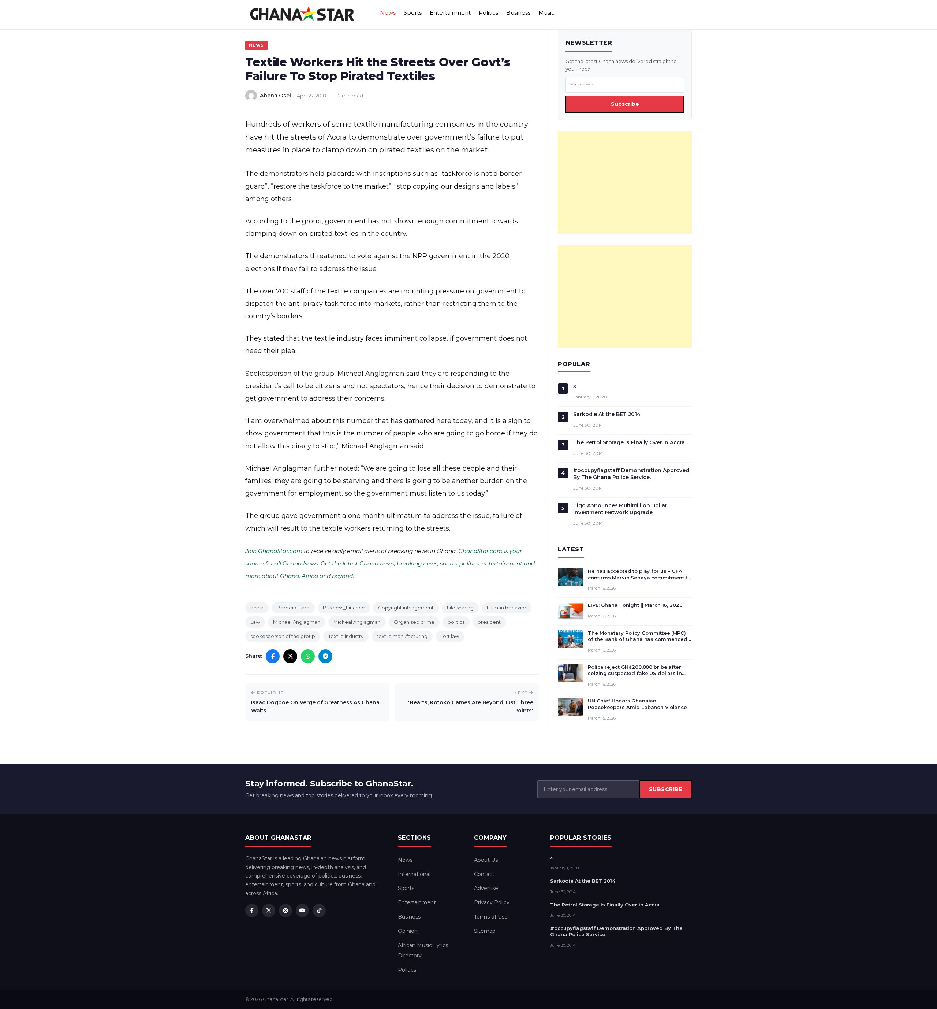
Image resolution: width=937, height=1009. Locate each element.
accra (257, 608)
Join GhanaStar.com (273, 551)
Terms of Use (491, 916)
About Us (486, 860)
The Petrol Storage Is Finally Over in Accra (629, 442)
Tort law (450, 636)
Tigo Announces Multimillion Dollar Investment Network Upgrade (620, 509)
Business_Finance (344, 608)
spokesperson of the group (282, 636)
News (388, 12)
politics (456, 622)
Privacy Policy (491, 902)
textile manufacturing (402, 636)
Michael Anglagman (296, 622)
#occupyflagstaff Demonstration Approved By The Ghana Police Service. (631, 474)
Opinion (408, 931)
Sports (413, 12)
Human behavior (506, 608)
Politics (488, 12)
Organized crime (414, 622)
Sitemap (485, 931)
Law (255, 622)
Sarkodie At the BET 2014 (607, 414)
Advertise (486, 888)
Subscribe (625, 104)
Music (546, 12)
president (489, 622)
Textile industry (345, 636)
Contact (484, 874)
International (414, 874)
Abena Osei (275, 95)
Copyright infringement (406, 608)
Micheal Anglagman (357, 622)
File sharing (460, 608)
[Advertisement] (625, 182)
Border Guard (293, 608)
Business (518, 12)
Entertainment (450, 12)
